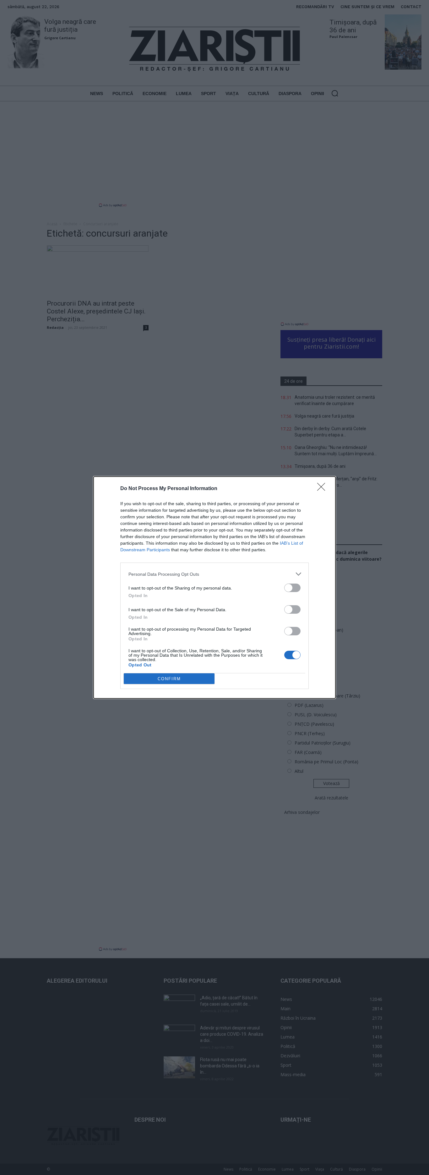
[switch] (292, 588)
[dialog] (214, 587)
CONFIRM (169, 678)
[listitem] (214, 574)
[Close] (323, 489)
